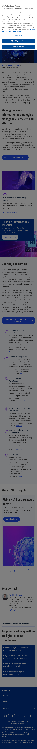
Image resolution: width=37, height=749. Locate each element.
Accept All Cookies (18, 46)
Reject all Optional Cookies (18, 41)
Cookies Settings (18, 35)
